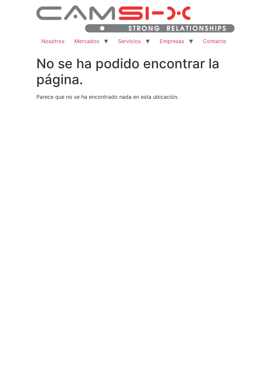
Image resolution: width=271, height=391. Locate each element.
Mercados (86, 41)
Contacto (214, 41)
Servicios (129, 41)
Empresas (172, 41)
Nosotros (52, 41)
